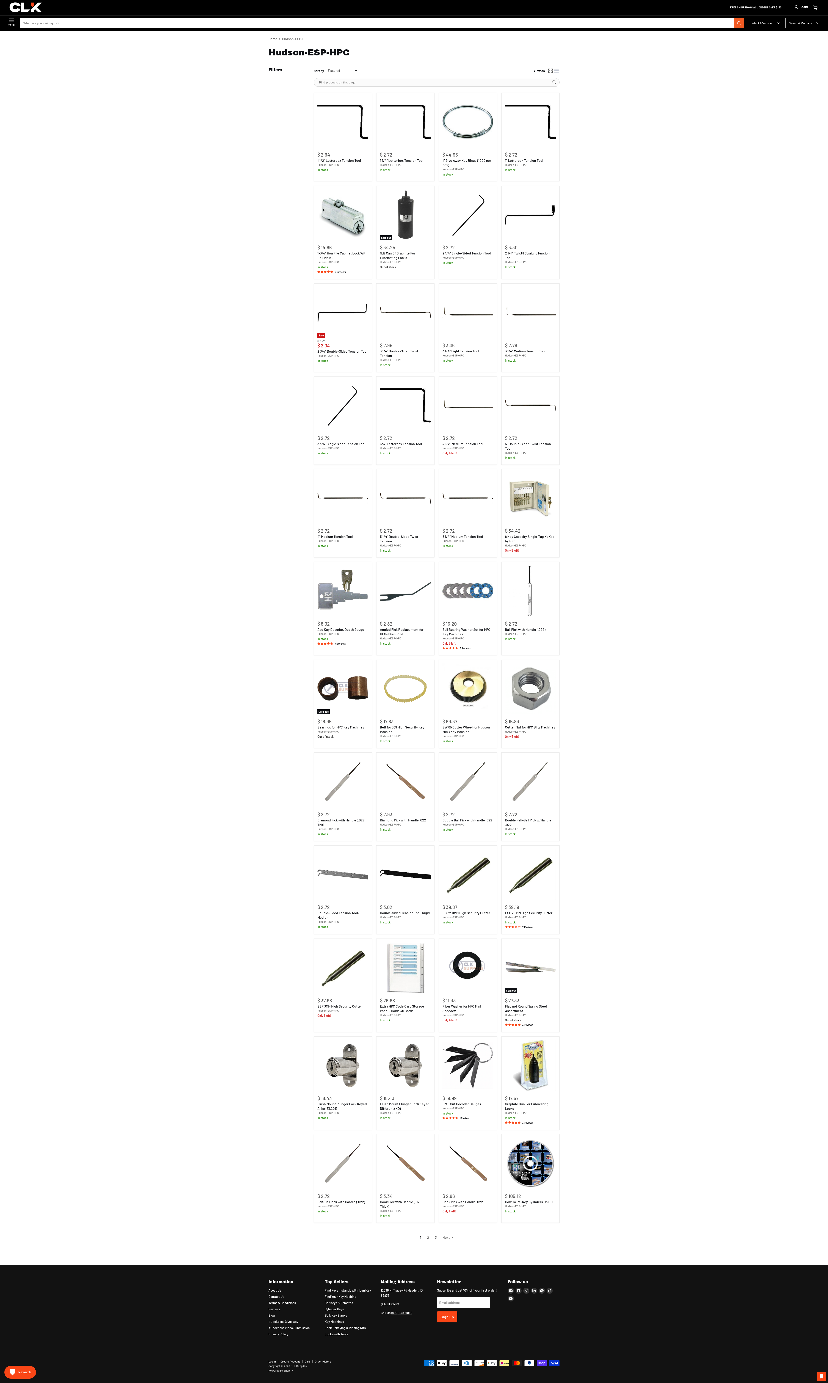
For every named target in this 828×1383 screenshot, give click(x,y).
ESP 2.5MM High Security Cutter (528, 913)
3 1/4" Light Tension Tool (460, 351)
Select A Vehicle (761, 23)
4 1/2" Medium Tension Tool (462, 444)
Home (272, 39)
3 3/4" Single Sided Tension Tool (341, 444)
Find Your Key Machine (340, 1296)
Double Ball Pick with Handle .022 (467, 820)
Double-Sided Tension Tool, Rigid (405, 913)
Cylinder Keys (334, 1309)
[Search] (739, 23)
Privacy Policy (278, 1334)
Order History (323, 1361)
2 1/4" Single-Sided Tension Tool (466, 253)
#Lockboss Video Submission (289, 1328)
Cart (307, 1361)
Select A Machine (800, 23)
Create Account (290, 1361)
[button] (801, 7)
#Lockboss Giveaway (283, 1321)
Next (446, 1237)
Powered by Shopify (280, 1370)
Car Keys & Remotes (339, 1303)
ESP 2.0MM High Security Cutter (466, 913)
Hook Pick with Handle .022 (462, 1202)
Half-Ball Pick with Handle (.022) (341, 1202)
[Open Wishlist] (821, 1376)
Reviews (274, 1309)
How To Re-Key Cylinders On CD (529, 1202)
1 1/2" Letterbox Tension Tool (339, 160)
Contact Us (276, 1296)
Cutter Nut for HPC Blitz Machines (530, 727)
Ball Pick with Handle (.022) (525, 629)
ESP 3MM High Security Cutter (339, 1006)
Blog (271, 1315)
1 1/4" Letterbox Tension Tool (401, 160)
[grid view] (550, 71)
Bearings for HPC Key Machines (340, 727)
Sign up (447, 1316)
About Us (274, 1290)
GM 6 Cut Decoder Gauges (461, 1104)
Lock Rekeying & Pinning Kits (345, 1328)
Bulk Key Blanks (336, 1315)
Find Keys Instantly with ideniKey (348, 1290)
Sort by (319, 71)
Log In (272, 1361)
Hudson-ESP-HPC (328, 164)
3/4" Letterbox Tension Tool (401, 444)
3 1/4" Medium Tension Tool (525, 351)
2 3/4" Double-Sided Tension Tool (342, 351)
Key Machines (334, 1321)
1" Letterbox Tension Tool (524, 160)
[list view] (557, 71)
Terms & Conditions (282, 1303)
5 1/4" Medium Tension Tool (462, 536)
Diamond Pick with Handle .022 (403, 820)
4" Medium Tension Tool (335, 536)
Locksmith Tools (336, 1334)
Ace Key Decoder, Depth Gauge (340, 629)
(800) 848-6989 (401, 1313)
